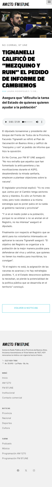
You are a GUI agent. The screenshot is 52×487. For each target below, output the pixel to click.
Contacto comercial (12, 397)
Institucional (8, 392)
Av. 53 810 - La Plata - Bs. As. (16, 363)
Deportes (7, 423)
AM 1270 (6, 382)
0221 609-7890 (10, 361)
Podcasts (7, 443)
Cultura (6, 428)
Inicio (5, 377)
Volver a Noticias (26, 308)
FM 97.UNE (7, 387)
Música (5, 448)
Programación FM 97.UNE (15, 458)
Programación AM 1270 (14, 453)
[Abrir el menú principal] (49, 2)
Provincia (7, 413)
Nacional (6, 418)
